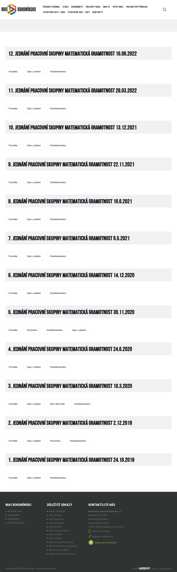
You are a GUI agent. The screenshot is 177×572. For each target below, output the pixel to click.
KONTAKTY (97, 12)
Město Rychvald (55, 538)
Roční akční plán (57, 404)
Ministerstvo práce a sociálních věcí (63, 546)
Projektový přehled (137, 7)
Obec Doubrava (55, 527)
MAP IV (106, 7)
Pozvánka (13, 71)
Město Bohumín (55, 515)
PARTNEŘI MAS (14, 519)
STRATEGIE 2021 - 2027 (79, 12)
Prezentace (32, 330)
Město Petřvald (55, 534)
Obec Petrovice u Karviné (59, 530)
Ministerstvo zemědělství (59, 550)
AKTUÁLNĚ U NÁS (15, 511)
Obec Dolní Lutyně (56, 523)
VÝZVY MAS (118, 7)
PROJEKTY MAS (93, 7)
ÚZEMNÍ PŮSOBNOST (16, 523)
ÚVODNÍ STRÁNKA (51, 7)
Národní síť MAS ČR (57, 511)
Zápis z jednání (34, 71)
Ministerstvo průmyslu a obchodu (62, 554)
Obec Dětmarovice (56, 519)
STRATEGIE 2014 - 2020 (54, 12)
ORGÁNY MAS (13, 515)
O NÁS (65, 7)
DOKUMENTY (77, 7)
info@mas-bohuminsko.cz (102, 536)
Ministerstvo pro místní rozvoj (61, 542)
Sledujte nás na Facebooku (105, 542)
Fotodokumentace (58, 71)
